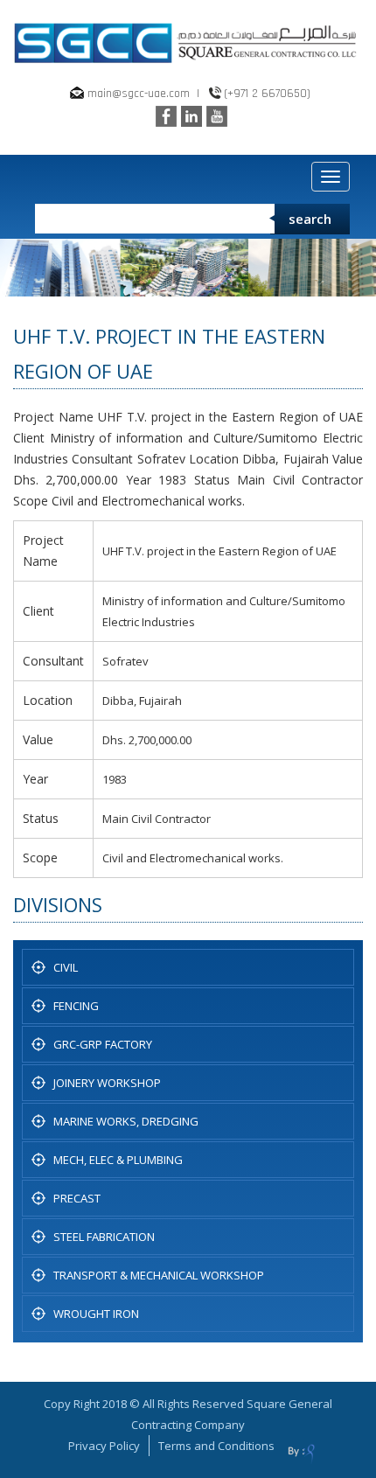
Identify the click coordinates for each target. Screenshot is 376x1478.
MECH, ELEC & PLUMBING (118, 1160)
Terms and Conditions (216, 1446)
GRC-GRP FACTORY (102, 1044)
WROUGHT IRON (96, 1313)
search (310, 218)
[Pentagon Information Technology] (301, 1452)
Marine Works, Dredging (125, 1121)
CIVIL (65, 967)
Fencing (76, 1006)
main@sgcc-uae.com (138, 93)
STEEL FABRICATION (104, 1236)
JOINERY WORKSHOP (107, 1083)
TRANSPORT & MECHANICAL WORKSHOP (158, 1275)
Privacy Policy (104, 1446)
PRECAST (77, 1198)
